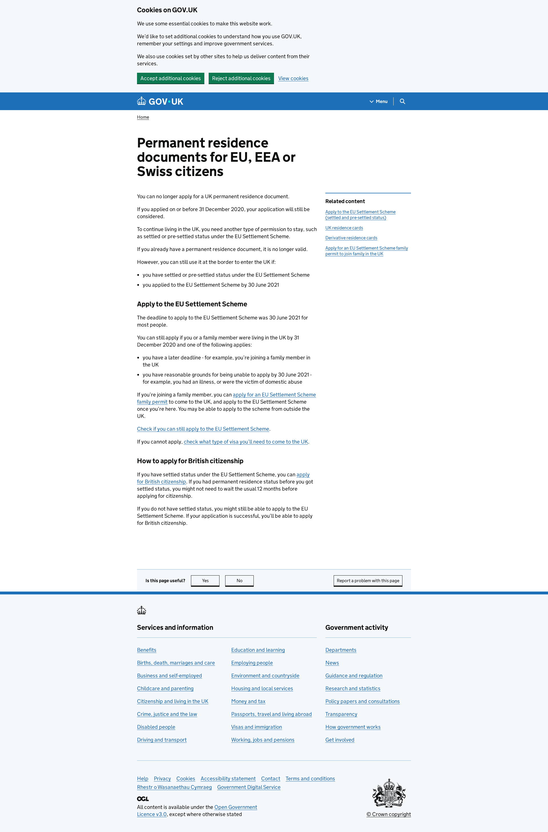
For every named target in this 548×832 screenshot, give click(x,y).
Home (143, 117)
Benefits (146, 650)
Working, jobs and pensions (263, 739)
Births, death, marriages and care (176, 662)
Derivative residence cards (351, 237)
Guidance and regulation (353, 675)
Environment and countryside (265, 675)
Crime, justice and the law (167, 714)
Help (142, 778)
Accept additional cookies (170, 78)
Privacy (162, 778)
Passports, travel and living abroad (271, 714)
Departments (340, 650)
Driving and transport (162, 739)
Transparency (341, 714)
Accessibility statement (228, 778)
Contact (270, 778)
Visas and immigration (256, 727)
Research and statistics (352, 688)
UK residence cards (344, 227)
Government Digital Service (249, 787)
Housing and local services (262, 688)
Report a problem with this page (368, 580)
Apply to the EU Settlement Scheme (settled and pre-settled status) (360, 214)
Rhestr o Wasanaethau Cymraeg (174, 787)
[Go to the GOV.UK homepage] (160, 101)
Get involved (339, 739)
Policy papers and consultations (362, 701)
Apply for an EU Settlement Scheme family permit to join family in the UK (366, 250)
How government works (353, 727)
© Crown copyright (388, 814)
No (245, 580)
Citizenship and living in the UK (172, 701)
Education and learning (258, 650)
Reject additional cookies (241, 78)
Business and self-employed (169, 675)
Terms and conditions (310, 778)
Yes (210, 580)
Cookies (185, 778)
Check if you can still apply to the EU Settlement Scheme (203, 429)
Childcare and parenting (165, 688)
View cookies (293, 78)
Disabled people (156, 727)
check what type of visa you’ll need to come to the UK (246, 441)
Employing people (252, 662)
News (332, 662)
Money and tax (248, 701)
